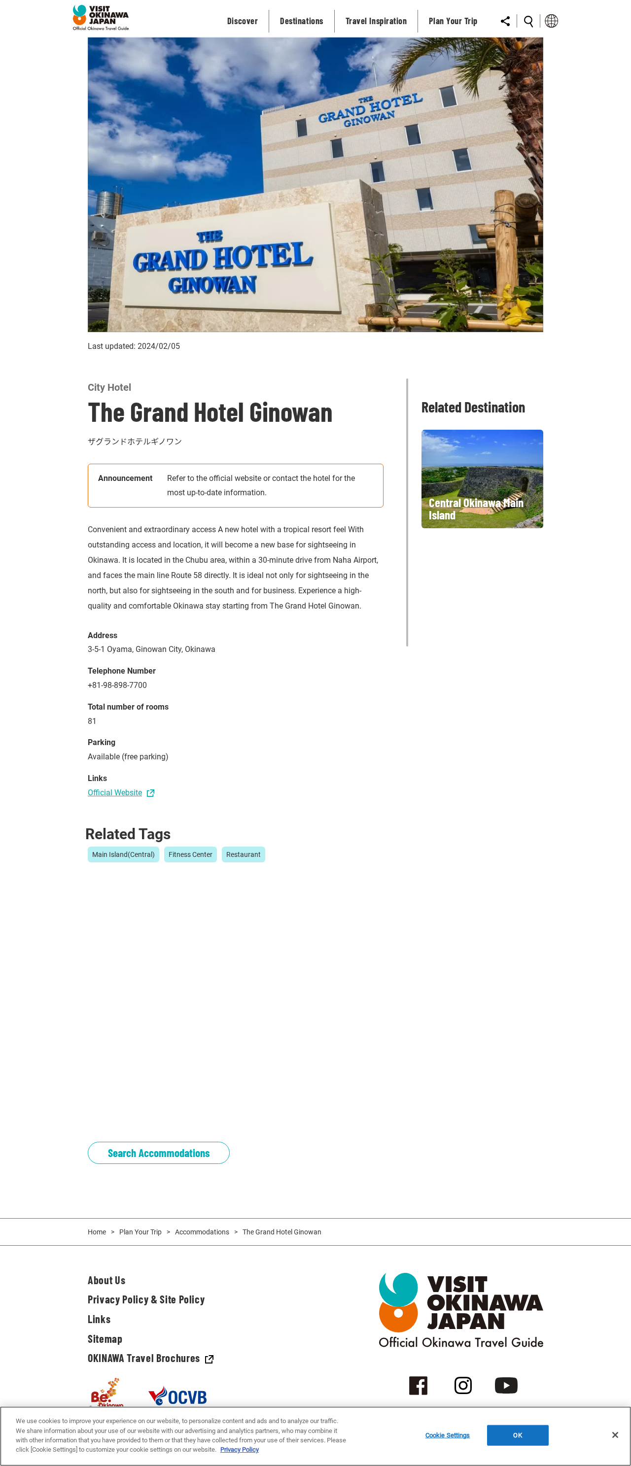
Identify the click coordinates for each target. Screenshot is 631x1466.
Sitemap (105, 1338)
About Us (106, 1279)
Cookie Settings (447, 1435)
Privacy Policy (239, 1449)
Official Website (115, 792)
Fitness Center (190, 854)
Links (99, 1318)
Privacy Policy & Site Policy (146, 1299)
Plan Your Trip (140, 1232)
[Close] (615, 1435)
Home (97, 1232)
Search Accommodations (159, 1152)
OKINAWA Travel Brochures (144, 1357)
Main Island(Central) (123, 854)
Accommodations (202, 1232)
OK (517, 1435)
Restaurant (243, 854)
